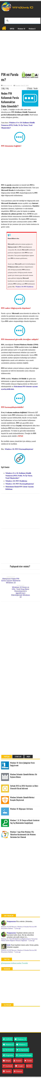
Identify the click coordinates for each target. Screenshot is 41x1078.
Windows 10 (21, 28)
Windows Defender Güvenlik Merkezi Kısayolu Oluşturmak (22, 798)
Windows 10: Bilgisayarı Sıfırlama (21, 809)
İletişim (7, 1061)
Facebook (8, 1066)
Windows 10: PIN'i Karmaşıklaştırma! (19, 449)
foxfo (8, 945)
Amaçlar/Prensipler (25, 1055)
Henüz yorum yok (7, 85)
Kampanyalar (27, 33)
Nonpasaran (11, 921)
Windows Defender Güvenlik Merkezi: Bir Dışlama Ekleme (23, 775)
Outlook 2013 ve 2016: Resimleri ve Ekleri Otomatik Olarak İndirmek (24, 787)
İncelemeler (15, 33)
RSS (29, 1066)
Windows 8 (32, 28)
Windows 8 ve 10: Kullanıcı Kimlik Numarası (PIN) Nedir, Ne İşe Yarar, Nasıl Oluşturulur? (18, 125)
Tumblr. (8, 1071)
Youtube (18, 1061)
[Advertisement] (20, 55)
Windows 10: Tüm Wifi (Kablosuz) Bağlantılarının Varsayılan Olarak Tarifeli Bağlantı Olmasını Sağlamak (19, 939)
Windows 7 (5, 33)
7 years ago (17, 928)
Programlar (5, 37)
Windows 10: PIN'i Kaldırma (24, 287)
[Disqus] (20, 631)
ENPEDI (12, 28)
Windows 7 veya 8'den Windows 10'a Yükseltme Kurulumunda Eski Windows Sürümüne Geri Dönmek (23, 834)
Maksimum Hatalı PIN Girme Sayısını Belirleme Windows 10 (10, 581)
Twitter (29, 1061)
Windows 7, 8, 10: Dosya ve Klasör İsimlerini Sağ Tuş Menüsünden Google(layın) (24, 821)
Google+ (20, 1066)
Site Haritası (16, 37)
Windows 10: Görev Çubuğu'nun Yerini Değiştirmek (22, 764)
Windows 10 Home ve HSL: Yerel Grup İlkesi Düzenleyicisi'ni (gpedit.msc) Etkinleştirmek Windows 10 (20, 592)
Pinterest (19, 1071)
